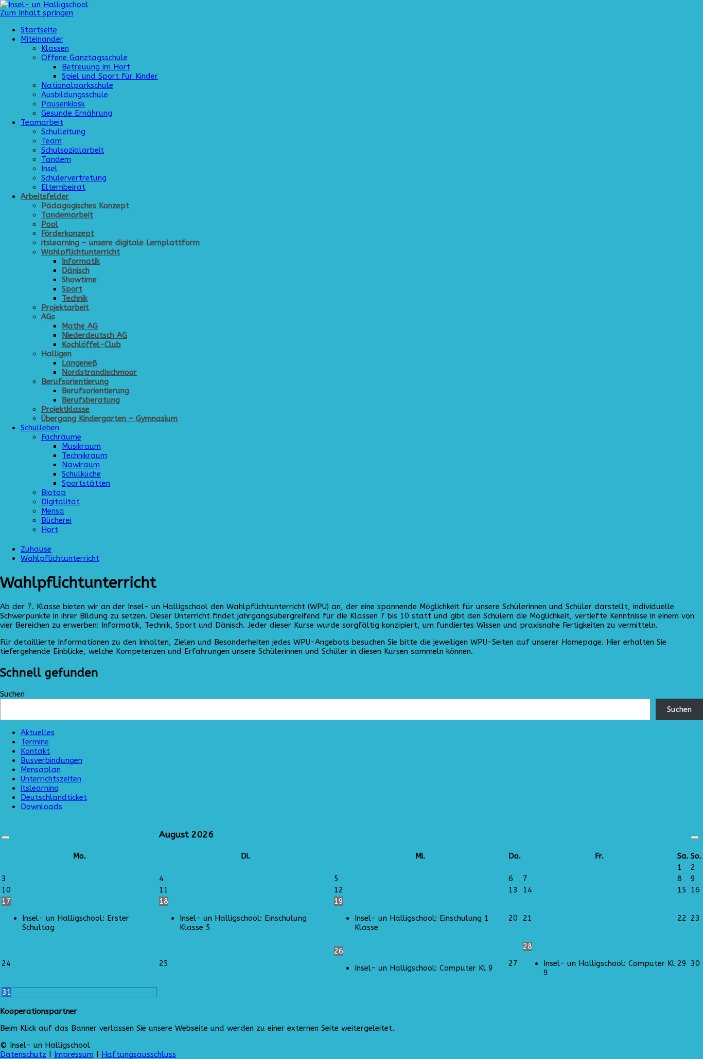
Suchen (12, 694)
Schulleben (40, 427)
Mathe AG (80, 326)
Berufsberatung (91, 400)
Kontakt (35, 751)
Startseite (39, 29)
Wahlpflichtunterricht (80, 252)
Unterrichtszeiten (51, 778)
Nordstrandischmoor (99, 372)
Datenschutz (23, 1054)
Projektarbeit (65, 307)
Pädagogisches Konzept (85, 205)
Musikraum (81, 446)
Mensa (52, 511)
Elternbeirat (63, 187)
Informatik (81, 261)
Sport (72, 289)
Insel (49, 168)
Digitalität (60, 501)
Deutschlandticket (54, 797)
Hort (49, 529)
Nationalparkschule (77, 85)
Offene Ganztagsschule (84, 57)
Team (51, 140)
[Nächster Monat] (695, 837)
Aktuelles (38, 732)
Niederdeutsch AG (94, 335)
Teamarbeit (42, 122)
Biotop (53, 492)
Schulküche (81, 474)
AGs (48, 316)
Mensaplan (41, 769)
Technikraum (84, 455)
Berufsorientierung (75, 381)
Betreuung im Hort (96, 66)
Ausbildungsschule (74, 94)
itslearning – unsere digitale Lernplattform (120, 242)
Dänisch (76, 270)
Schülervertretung (74, 177)
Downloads (41, 806)
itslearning (40, 788)
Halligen (56, 353)
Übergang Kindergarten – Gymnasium (109, 418)
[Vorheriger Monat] (6, 837)
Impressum (74, 1054)
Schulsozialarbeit (72, 150)
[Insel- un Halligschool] (44, 4)
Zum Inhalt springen (36, 12)
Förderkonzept (67, 233)
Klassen (55, 48)
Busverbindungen (51, 760)
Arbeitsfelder (45, 196)
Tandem (56, 159)
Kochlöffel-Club (91, 344)
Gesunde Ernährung (76, 113)
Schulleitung (63, 131)
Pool (49, 224)
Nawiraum (81, 464)
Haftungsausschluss (138, 1054)
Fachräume (61, 437)
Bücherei (56, 520)
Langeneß (79, 363)
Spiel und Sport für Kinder (110, 76)
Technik (74, 298)
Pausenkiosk (63, 103)
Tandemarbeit (67, 215)
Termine (35, 741)
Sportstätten (86, 483)
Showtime (79, 279)
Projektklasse (65, 409)
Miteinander (42, 39)
